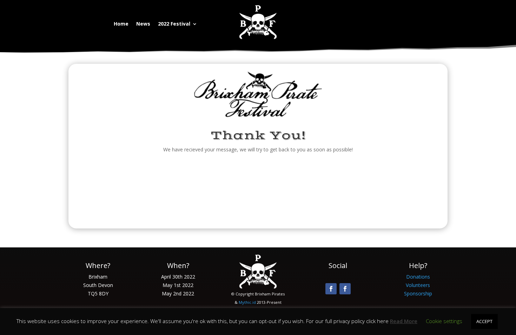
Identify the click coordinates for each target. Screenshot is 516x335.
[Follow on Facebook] (331, 288)
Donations (418, 276)
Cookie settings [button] (444, 320)
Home (121, 24)
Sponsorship (418, 293)
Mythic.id (247, 302)
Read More (403, 320)
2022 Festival (174, 24)
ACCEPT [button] (484, 321)
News (143, 24)
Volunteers (418, 285)
